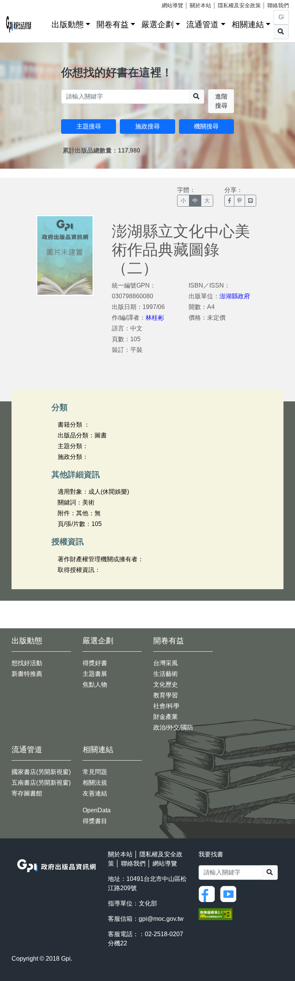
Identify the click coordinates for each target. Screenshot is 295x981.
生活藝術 (165, 673)
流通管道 (202, 24)
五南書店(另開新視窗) (41, 782)
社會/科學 (166, 706)
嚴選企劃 (157, 24)
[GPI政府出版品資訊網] (18, 24)
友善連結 (95, 793)
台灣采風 (165, 663)
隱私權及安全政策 (239, 5)
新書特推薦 (27, 673)
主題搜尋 (88, 126)
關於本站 (200, 5)
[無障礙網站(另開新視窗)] (215, 913)
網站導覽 (172, 5)
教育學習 (165, 695)
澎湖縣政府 (234, 296)
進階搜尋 (221, 101)
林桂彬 (155, 317)
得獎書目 (95, 821)
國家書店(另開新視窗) (41, 772)
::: (43, 23)
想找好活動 (27, 663)
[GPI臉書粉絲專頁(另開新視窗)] (209, 893)
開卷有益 (112, 24)
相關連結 (248, 24)
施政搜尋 (147, 126)
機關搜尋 (206, 126)
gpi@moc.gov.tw (161, 918)
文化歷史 (165, 684)
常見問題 (95, 772)
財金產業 (165, 716)
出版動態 (67, 24)
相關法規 (95, 782)
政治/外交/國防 (173, 727)
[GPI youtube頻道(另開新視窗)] (230, 893)
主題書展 (95, 673)
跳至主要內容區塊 (21, 4)
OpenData (97, 810)
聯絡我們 (278, 5)
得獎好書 (95, 663)
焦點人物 (95, 684)
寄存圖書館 (27, 793)
